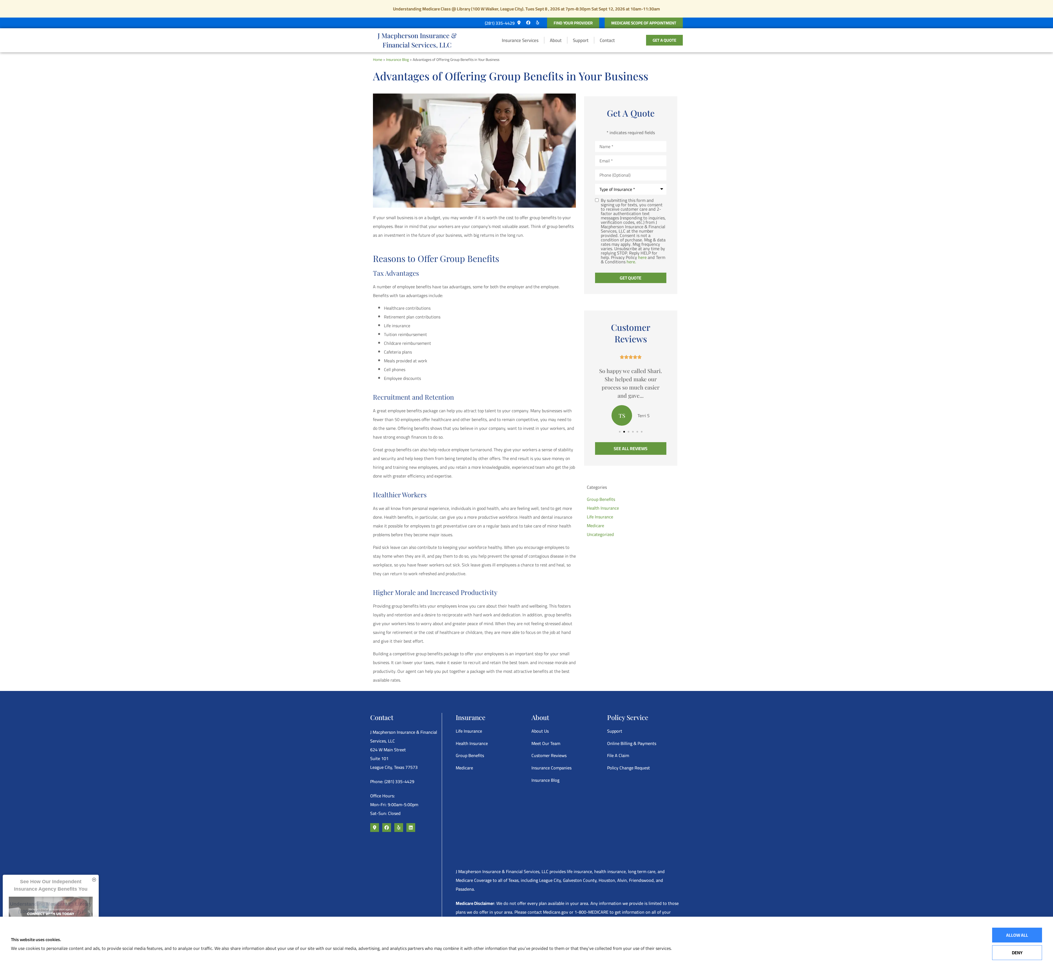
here (642, 257)
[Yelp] (537, 22)
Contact (607, 40)
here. (631, 262)
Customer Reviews (549, 755)
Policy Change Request (628, 767)
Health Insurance (472, 743)
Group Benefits (470, 755)
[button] (620, 432)
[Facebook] (528, 22)
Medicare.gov (555, 912)
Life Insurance (469, 731)
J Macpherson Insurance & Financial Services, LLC (417, 40)
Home (377, 59)
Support (580, 40)
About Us (540, 731)
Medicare (464, 767)
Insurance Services (520, 40)
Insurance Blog (397, 59)
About (556, 40)
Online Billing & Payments (631, 743)
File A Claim (618, 755)
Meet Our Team (545, 743)
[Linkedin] (410, 827)
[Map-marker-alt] (519, 22)
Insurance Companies (551, 767)
